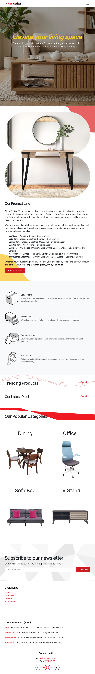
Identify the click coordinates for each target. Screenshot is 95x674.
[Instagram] (50, 667)
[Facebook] (38, 667)
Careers (8, 598)
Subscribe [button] (83, 569)
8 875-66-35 (49, 661)
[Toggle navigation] (87, 3)
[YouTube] (44, 667)
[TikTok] (57, 667)
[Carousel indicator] (43, 100)
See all (84, 382)
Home (8, 592)
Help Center (10, 601)
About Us (9, 595)
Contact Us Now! (15, 270)
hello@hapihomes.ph (49, 658)
